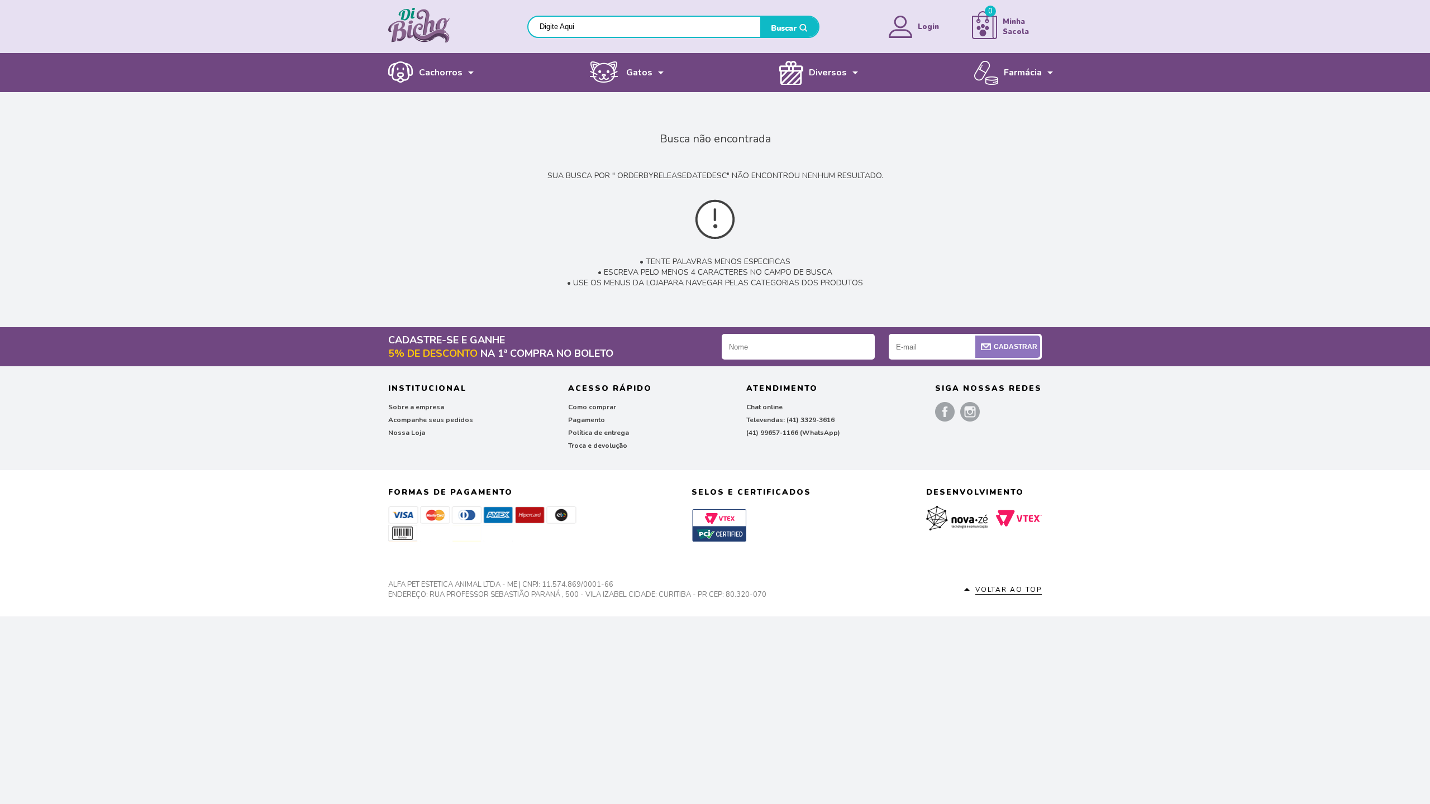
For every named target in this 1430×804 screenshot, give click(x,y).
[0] (984, 37)
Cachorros (441, 72)
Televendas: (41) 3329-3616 (790, 419)
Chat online (764, 407)
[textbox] (644, 26)
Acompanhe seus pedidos (430, 419)
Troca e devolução (597, 445)
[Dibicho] (419, 40)
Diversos (828, 72)
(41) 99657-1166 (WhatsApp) (793, 432)
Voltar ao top (1008, 589)
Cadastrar (1015, 347)
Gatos (639, 72)
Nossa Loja (406, 432)
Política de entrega (598, 432)
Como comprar (592, 407)
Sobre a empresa (416, 407)
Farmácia (1023, 72)
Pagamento (586, 419)
